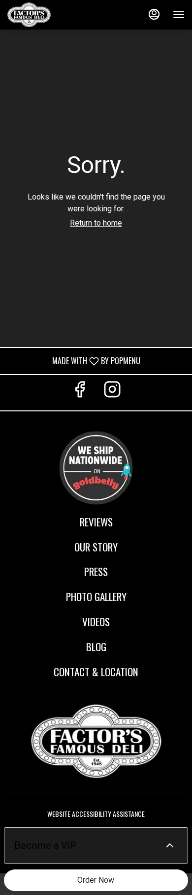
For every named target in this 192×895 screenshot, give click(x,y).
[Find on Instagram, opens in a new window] (112, 392)
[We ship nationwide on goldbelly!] (96, 466)
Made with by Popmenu (73, 360)
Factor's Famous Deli (96, 741)
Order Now (95, 880)
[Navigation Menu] (179, 14)
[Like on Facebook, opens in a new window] (80, 392)
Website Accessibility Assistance (96, 814)
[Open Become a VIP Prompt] (170, 845)
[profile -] (154, 14)
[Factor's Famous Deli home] (51, 14)
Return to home (96, 223)
